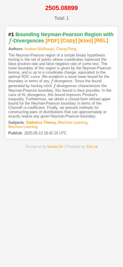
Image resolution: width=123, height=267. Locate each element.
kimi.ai (92, 146)
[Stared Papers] (62, 253)
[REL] (101, 41)
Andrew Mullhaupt (39, 49)
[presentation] (10, 41)
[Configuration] (81, 253)
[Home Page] (22, 253)
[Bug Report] (101, 253)
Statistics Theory (41, 122)
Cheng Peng (66, 49)
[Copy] (69, 41)
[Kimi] (85, 41)
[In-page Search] (42, 253)
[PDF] (52, 41)
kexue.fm (55, 146)
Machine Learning (72, 122)
